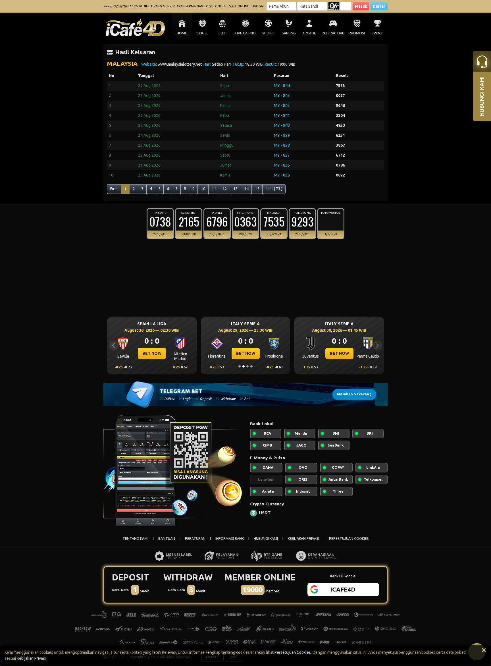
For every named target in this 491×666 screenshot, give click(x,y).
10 (203, 188)
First (114, 188)
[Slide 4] (251, 366)
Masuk (361, 6)
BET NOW (151, 353)
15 (257, 188)
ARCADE (309, 33)
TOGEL (202, 33)
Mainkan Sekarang (354, 394)
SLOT (223, 33)
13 (235, 188)
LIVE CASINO (245, 33)
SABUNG (289, 33)
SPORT (268, 33)
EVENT (377, 33)
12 (224, 188)
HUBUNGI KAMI (266, 538)
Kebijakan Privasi (31, 658)
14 (246, 188)
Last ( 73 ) (274, 188)
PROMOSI (357, 33)
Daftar (379, 6)
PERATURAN (195, 538)
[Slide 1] (239, 366)
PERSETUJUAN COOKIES (349, 538)
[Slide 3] (247, 366)
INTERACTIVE (333, 33)
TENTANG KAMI (135, 538)
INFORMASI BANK (229, 538)
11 (214, 188)
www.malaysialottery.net (180, 64)
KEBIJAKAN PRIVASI (303, 538)
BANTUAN (166, 538)
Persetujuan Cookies (292, 652)
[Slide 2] (243, 366)
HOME (182, 33)
